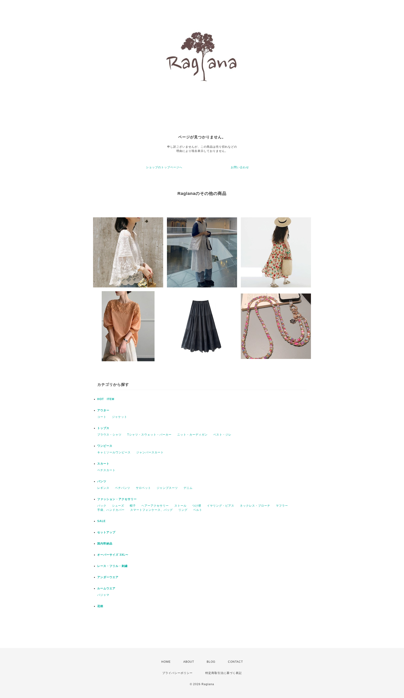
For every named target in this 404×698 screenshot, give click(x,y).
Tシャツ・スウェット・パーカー (149, 434)
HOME (166, 661)
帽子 (133, 505)
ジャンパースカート (150, 452)
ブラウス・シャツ (109, 434)
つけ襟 (196, 505)
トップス (103, 428)
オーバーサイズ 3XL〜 (112, 554)
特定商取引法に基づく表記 (223, 673)
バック (101, 505)
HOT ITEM (105, 399)
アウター (103, 410)
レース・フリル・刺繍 (112, 566)
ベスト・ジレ (222, 434)
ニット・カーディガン (192, 434)
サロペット (143, 488)
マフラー (282, 505)
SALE (101, 521)
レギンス (103, 488)
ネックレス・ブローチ (255, 505)
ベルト (197, 510)
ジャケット (119, 417)
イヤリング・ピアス (220, 505)
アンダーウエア (108, 577)
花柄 (100, 606)
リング (183, 510)
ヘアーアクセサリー (155, 505)
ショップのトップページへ (164, 167)
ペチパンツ (122, 488)
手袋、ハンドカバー (111, 510)
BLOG (211, 661)
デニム (188, 488)
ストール (180, 505)
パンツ (101, 481)
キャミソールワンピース (114, 452)
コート (101, 417)
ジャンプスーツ (167, 488)
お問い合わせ (240, 167)
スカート (103, 463)
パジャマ (103, 595)
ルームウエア (106, 588)
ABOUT (188, 661)
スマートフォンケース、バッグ (151, 510)
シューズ (118, 505)
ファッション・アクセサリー (117, 499)
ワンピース (104, 445)
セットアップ (106, 532)
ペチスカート (106, 470)
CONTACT (235, 661)
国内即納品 (104, 543)
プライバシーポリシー (177, 673)
